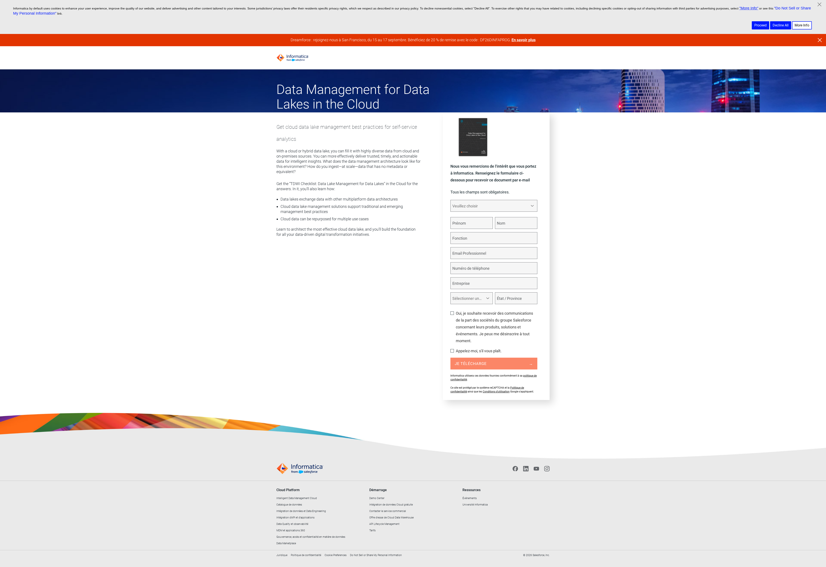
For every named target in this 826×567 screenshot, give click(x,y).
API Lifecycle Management (384, 524)
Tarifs (372, 530)
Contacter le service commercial (387, 511)
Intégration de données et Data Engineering (301, 511)
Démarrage (378, 490)
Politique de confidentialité (306, 555)
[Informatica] (292, 58)
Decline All (781, 25)
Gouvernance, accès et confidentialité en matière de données (310, 536)
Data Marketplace (286, 543)
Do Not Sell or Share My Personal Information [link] (376, 555)
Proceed (760, 25)
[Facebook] (515, 468)
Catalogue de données (289, 504)
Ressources (471, 490)
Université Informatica (475, 504)
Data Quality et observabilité (292, 524)
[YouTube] (536, 468)
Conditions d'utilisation (496, 391)
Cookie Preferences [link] (336, 555)
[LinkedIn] (526, 468)
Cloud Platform (288, 490)
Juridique (281, 555)
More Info (802, 25)
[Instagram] (547, 468)
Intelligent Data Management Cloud (296, 498)
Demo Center (376, 498)
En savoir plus (524, 40)
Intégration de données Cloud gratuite (391, 504)
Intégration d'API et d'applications (295, 517)
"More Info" (748, 8)
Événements (469, 498)
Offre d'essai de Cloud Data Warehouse (391, 517)
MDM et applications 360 (290, 530)
